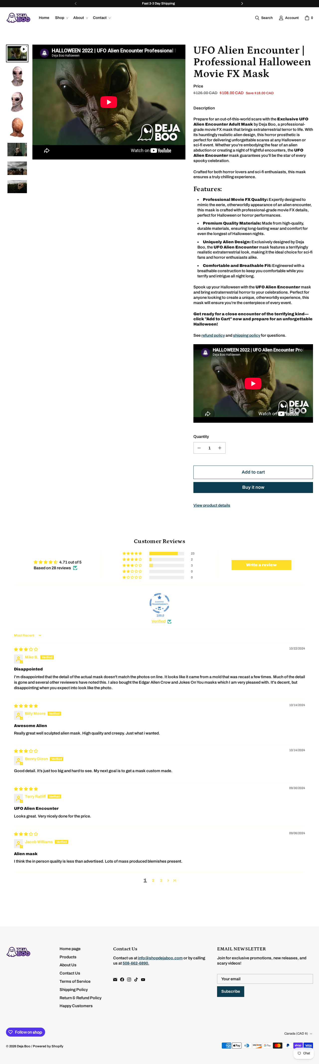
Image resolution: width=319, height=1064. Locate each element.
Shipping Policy (74, 989)
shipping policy (246, 335)
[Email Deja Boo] (115, 979)
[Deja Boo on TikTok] (136, 979)
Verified (158, 621)
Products (68, 957)
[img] (26, 649)
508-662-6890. (136, 963)
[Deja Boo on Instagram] (129, 979)
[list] (17, 121)
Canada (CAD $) (296, 1033)
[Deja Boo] (18, 18)
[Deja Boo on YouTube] (143, 979)
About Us (68, 965)
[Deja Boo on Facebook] (122, 979)
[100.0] (159, 603)
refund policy (213, 335)
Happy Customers (76, 1006)
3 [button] (161, 880)
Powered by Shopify (48, 1046)
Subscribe (230, 991)
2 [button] (153, 880)
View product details (211, 505)
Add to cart (253, 472)
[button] (61, 17)
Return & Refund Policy (80, 998)
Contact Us (70, 973)
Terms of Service (75, 981)
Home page (70, 949)
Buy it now (253, 487)
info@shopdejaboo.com (160, 958)
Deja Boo (23, 1046)
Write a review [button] (261, 565)
